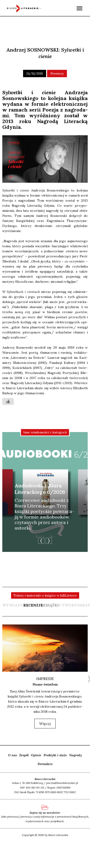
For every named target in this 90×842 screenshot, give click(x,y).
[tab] (33, 607)
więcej (45, 723)
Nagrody (75, 755)
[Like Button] (8, 401)
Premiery (57, 73)
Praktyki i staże (55, 755)
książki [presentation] (51, 605)
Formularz (45, 764)
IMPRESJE (45, 678)
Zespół (24, 755)
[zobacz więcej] (45, 648)
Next (49, 541)
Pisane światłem (45, 684)
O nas (12, 755)
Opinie (36, 755)
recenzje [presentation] (33, 605)
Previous (41, 541)
